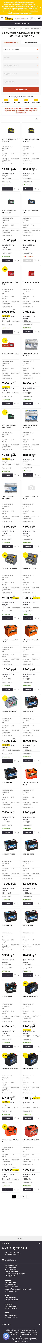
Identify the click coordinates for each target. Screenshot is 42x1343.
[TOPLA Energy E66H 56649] (31, 273)
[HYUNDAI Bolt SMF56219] (31, 1059)
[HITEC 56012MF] (11, 774)
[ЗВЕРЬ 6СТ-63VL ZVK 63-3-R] (31, 1131)
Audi (20, 28)
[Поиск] (35, 18)
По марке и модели (11, 28)
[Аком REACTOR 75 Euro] (11, 559)
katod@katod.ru (10, 1260)
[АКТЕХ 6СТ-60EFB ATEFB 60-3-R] (31, 488)
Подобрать (21, 89)
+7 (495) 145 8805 (11, 1285)
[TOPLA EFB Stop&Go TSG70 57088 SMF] (11, 130)
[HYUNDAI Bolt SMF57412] (31, 988)
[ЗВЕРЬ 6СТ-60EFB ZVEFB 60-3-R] (31, 774)
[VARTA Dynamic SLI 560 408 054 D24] (31, 416)
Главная (2, 29)
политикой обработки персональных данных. (22, 12)
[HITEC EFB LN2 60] (31, 916)
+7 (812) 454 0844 (11, 1269)
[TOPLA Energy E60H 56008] (11, 344)
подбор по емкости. (21, 1341)
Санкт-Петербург (21, 18)
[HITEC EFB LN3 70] (31, 845)
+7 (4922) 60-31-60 (11, 1308)
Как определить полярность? (21, 96)
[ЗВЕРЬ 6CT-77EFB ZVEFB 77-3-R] (11, 631)
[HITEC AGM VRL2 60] (31, 702)
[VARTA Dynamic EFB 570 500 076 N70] (31, 344)
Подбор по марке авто (29, 1339)
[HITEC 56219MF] (11, 988)
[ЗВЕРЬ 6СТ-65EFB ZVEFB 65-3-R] (31, 631)
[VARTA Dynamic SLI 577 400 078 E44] (11, 488)
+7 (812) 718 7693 (11, 1276)
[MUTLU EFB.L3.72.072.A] (11, 702)
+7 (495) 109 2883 (11, 1291)
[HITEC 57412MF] (11, 916)
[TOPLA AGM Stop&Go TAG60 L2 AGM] (11, 201)
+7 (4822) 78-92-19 (11, 1317)
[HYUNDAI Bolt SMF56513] (11, 1059)
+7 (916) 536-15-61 (11, 1300)
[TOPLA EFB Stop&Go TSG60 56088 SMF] (31, 130)
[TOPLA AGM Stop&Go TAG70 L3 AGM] (11, 416)
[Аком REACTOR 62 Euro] (31, 559)
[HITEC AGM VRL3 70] (11, 845)
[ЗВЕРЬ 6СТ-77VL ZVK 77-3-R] (11, 1131)
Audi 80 (27, 28)
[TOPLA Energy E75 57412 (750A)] (11, 273)
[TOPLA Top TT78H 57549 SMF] (31, 201)
